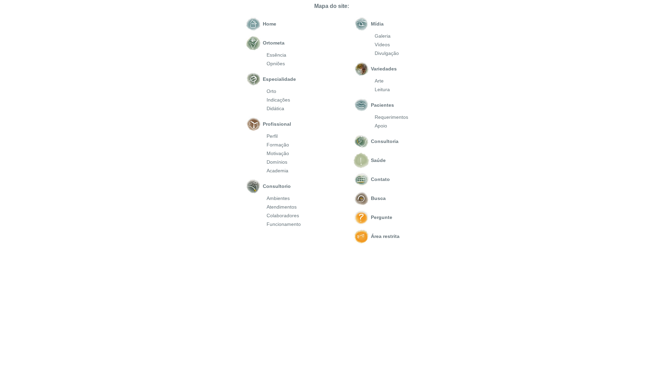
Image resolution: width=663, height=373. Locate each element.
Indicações (278, 100)
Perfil (272, 136)
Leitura (382, 89)
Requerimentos (391, 117)
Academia (277, 170)
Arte (379, 81)
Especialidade (279, 79)
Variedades (384, 68)
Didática (275, 108)
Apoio (381, 125)
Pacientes (382, 105)
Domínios (277, 162)
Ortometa (274, 43)
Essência (276, 55)
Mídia (377, 24)
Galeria (383, 36)
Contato (380, 179)
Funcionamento (284, 224)
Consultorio (277, 186)
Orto (271, 91)
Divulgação (387, 53)
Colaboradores (283, 215)
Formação (278, 144)
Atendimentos (282, 207)
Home (269, 24)
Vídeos (382, 44)
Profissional (277, 124)
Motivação (278, 153)
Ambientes (278, 198)
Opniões (276, 63)
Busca (378, 198)
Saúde (378, 160)
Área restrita (385, 236)
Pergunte (381, 217)
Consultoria (384, 141)
